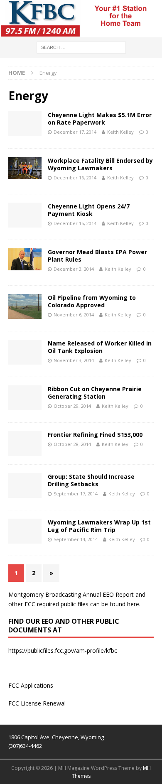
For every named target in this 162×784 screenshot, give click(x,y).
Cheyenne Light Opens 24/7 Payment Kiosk (89, 210)
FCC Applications (30, 685)
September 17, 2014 (76, 493)
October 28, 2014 (72, 444)
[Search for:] (81, 47)
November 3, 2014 (74, 360)
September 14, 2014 (76, 539)
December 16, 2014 (75, 177)
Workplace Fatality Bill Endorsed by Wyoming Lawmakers (100, 164)
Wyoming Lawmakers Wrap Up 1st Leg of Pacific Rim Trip (99, 526)
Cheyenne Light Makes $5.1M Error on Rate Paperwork (100, 118)
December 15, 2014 (75, 223)
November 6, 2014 (74, 314)
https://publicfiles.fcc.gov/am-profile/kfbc (62, 650)
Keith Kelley (120, 132)
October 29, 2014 (72, 406)
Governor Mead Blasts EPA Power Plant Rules (97, 255)
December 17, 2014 (75, 132)
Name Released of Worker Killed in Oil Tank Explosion (100, 347)
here (133, 604)
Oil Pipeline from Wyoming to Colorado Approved (92, 301)
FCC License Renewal (37, 703)
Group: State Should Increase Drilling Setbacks (91, 480)
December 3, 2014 (74, 269)
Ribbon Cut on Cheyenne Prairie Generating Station (95, 392)
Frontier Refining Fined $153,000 (95, 435)
